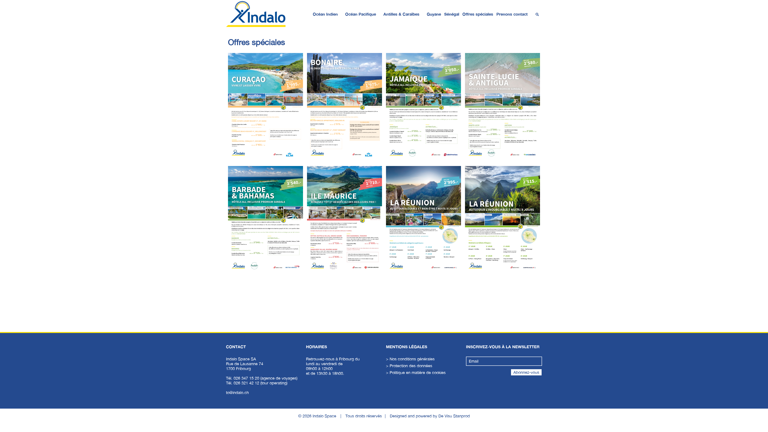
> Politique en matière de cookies (416, 372)
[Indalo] (256, 14)
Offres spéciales (477, 14)
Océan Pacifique (360, 14)
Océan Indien (325, 14)
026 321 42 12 (247, 383)
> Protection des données (409, 365)
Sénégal (451, 14)
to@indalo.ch (237, 392)
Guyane (434, 14)
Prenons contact (512, 14)
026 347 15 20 (247, 378)
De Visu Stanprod (454, 416)
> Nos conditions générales (410, 359)
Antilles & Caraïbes (401, 14)
